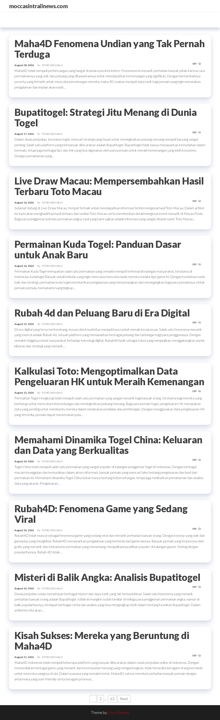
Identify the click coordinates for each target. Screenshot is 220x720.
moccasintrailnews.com (38, 6)
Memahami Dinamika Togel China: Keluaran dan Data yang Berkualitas (108, 445)
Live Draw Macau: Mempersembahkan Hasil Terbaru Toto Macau (109, 186)
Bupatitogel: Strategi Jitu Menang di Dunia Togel (105, 117)
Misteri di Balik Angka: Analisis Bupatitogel (107, 577)
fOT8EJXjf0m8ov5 (52, 65)
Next (124, 698)
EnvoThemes (118, 712)
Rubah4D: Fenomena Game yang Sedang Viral (101, 514)
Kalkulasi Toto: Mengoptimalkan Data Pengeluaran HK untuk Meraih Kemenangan (109, 376)
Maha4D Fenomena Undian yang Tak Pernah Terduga (109, 49)
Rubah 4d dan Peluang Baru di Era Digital (102, 313)
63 (112, 698)
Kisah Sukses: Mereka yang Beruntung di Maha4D (101, 641)
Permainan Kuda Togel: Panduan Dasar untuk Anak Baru (97, 249)
